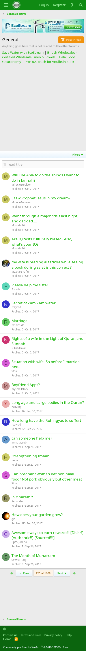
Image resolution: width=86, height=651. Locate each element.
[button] (4, 628)
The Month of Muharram (33, 555)
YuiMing (16, 407)
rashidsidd (17, 325)
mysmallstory (19, 389)
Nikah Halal (18, 348)
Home (7, 639)
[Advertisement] (43, 106)
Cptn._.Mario (19, 542)
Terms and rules (31, 635)
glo (13, 519)
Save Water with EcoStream (23, 52)
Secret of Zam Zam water (33, 302)
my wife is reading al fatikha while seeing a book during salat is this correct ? (47, 264)
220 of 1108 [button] (43, 573)
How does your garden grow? (37, 514)
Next (60, 573)
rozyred (16, 307)
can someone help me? (31, 438)
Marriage (19, 320)
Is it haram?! (22, 496)
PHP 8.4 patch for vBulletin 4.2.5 (49, 61)
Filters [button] (76, 154)
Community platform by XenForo (38, 647)
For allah (16, 289)
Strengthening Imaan (30, 455)
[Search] (81, 5)
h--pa (14, 460)
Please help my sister (29, 284)
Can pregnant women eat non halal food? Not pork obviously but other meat (46, 476)
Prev (25, 573)
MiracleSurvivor (21, 184)
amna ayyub (18, 442)
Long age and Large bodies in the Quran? (47, 402)
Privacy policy (53, 635)
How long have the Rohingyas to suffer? (46, 420)
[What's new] (72, 5)
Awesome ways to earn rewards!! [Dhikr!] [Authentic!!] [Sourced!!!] (47, 535)
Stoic (14, 371)
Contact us (10, 635)
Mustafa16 (18, 225)
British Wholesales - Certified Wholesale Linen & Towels (39, 54)
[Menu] (6, 5)
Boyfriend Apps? (25, 384)
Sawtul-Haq (18, 560)
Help (68, 635)
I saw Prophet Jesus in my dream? (40, 197)
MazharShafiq (20, 271)
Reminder (17, 501)
